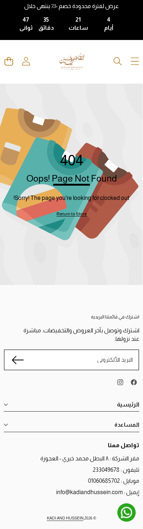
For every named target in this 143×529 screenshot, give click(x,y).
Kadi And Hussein (65, 518)
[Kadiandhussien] (72, 61)
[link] (71, 214)
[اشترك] (17, 360)
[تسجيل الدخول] (26, 61)
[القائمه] (134, 61)
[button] (8, 61)
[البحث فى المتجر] (117, 61)
